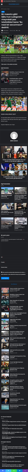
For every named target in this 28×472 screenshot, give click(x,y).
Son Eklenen (14, 284)
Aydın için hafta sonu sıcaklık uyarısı (6, 226)
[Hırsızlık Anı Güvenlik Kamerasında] (5, 395)
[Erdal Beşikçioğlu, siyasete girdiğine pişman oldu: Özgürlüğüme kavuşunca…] (5, 80)
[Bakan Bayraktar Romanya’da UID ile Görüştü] (5, 376)
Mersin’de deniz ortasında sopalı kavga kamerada (18, 405)
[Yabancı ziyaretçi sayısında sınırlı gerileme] (5, 327)
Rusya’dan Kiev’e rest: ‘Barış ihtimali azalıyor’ (17, 399)
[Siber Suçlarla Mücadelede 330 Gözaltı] (7, 206)
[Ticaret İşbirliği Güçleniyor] (5, 363)
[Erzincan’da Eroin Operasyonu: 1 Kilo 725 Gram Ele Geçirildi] (21, 206)
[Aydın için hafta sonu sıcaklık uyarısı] (7, 220)
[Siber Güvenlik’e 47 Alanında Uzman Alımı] (5, 302)
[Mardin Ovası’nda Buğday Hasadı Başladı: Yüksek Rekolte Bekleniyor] (5, 314)
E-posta (3, 262)
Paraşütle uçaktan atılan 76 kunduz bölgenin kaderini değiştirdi (17, 381)
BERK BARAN (5, 30)
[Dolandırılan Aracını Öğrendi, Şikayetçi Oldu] (5, 369)
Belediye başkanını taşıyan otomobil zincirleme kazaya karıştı (17, 388)
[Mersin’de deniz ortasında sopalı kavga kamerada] (5, 407)
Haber (8, 8)
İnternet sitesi (4, 267)
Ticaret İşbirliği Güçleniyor (16, 362)
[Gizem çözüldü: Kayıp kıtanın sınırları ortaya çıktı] (5, 290)
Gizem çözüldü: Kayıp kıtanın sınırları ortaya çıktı (17, 289)
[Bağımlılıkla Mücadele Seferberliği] (7, 190)
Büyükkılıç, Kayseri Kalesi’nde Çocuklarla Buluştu (17, 295)
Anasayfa (4, 8)
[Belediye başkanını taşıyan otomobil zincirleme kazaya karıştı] (5, 388)
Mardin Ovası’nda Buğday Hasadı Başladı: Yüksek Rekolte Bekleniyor (18, 314)
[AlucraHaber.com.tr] (14, 4)
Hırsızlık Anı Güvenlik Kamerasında (15, 393)
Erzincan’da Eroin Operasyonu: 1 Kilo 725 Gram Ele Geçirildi (20, 212)
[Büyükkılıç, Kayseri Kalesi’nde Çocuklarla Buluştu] (5, 73)
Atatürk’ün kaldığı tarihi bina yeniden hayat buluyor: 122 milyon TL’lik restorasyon (21, 197)
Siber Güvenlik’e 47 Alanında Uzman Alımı (12, 1)
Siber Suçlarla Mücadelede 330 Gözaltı (7, 212)
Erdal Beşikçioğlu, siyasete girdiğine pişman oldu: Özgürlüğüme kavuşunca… (16, 80)
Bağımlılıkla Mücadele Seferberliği (6, 196)
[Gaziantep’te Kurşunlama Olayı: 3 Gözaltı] (21, 220)
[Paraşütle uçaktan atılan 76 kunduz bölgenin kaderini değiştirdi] (5, 382)
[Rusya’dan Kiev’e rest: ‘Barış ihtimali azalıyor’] (5, 401)
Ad (2, 257)
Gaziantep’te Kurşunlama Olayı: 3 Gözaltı (19, 227)
